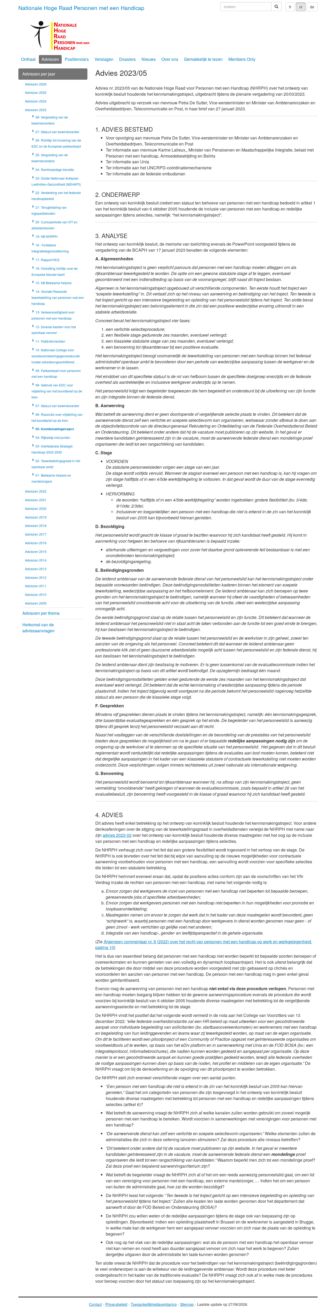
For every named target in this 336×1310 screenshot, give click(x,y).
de (312, 6)
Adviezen (50, 59)
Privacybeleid (116, 1304)
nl (300, 6)
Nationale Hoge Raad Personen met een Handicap (81, 8)
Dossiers (127, 59)
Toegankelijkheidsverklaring (154, 1304)
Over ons (169, 59)
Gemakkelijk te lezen (203, 59)
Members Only (241, 59)
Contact (95, 1304)
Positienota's (77, 59)
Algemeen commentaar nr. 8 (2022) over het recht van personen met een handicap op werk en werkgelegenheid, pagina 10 (203, 945)
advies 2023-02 (117, 835)
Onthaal (28, 59)
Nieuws (148, 59)
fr (290, 6)
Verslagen (103, 59)
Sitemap (187, 1304)
